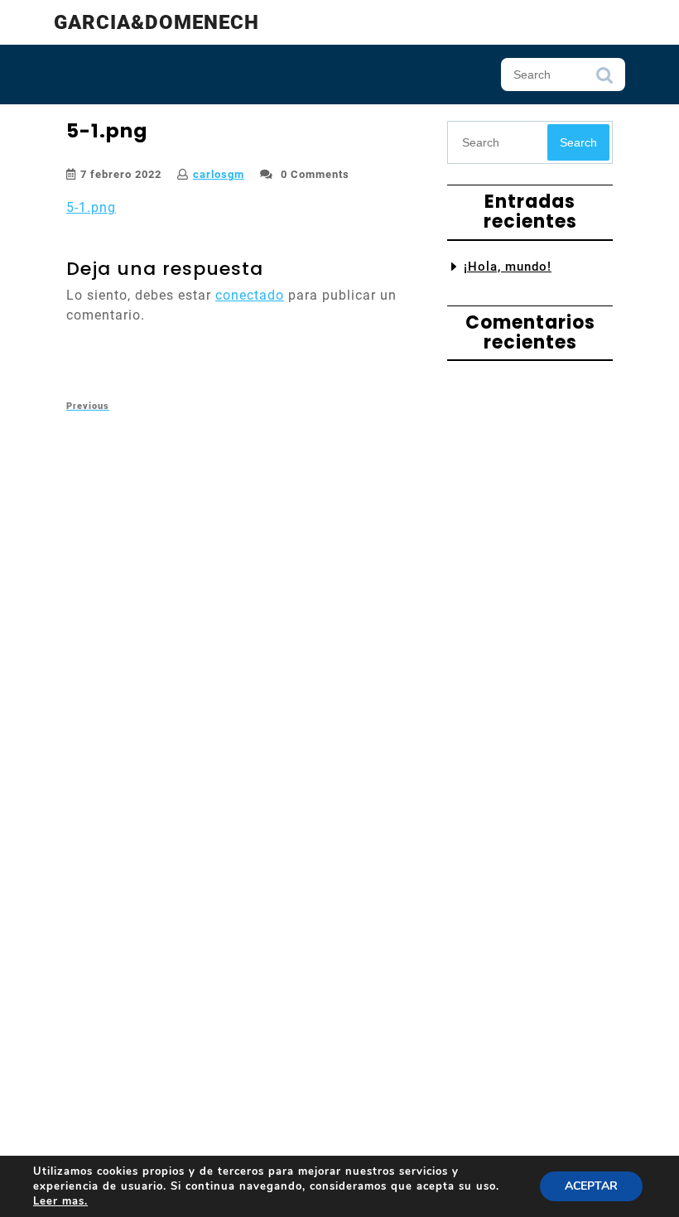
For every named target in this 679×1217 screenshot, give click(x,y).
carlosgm (218, 174)
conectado (249, 295)
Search (604, 79)
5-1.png (91, 207)
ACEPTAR (591, 1186)
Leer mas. (60, 1201)
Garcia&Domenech (156, 22)
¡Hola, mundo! (507, 266)
